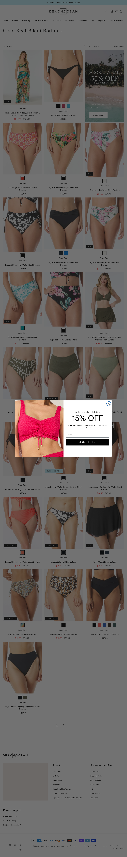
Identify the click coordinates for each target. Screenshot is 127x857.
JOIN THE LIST (87, 442)
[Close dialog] (109, 403)
